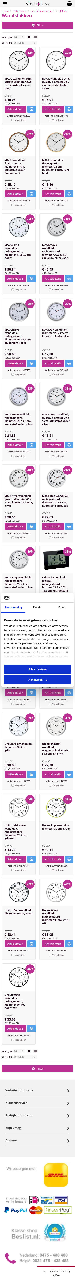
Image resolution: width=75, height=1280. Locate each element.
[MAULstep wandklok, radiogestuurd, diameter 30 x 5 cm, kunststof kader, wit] (56, 478)
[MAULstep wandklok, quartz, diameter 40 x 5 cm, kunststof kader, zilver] (18, 478)
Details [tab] (37, 607)
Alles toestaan (38, 669)
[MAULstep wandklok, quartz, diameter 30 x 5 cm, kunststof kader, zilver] (56, 396)
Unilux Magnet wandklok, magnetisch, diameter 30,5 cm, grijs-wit (56, 748)
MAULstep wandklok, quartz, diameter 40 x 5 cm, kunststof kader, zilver (19, 500)
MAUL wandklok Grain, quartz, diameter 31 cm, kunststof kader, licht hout (55, 166)
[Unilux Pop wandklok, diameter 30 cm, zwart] (18, 892)
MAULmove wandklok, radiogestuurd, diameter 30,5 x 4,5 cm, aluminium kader (55, 251)
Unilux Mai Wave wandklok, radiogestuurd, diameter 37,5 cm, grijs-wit (16, 832)
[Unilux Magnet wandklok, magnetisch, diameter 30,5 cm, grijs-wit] (56, 726)
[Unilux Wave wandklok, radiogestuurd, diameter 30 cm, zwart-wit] (18, 977)
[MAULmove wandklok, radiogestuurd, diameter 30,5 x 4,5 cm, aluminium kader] (56, 227)
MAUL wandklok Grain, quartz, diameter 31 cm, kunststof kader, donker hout (15, 166)
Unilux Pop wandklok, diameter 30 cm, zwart (19, 911)
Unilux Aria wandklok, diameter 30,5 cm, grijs (19, 747)
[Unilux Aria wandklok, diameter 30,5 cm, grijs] (18, 726)
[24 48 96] (19, 37)
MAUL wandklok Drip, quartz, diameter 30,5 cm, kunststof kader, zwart (56, 83)
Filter (40, 25)
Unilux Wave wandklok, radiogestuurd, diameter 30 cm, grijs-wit (55, 916)
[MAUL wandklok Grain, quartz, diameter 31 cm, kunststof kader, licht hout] (56, 142)
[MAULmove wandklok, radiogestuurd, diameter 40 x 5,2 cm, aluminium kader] (18, 312)
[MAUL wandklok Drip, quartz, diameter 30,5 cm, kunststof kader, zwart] (56, 60)
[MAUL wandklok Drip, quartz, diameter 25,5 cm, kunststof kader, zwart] (18, 60)
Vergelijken (20, 120)
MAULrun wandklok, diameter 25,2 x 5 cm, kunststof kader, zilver (56, 333)
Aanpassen (35, 679)
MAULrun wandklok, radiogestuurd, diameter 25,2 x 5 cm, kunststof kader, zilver (19, 419)
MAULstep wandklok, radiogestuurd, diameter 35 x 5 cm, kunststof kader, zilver (19, 582)
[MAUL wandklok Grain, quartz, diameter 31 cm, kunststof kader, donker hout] (18, 142)
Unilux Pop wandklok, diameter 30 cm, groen (56, 827)
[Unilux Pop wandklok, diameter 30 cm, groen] (56, 807)
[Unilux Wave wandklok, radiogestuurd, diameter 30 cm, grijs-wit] (56, 892)
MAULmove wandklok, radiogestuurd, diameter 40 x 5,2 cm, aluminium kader (18, 336)
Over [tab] (61, 607)
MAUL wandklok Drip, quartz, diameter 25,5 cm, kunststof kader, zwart (18, 83)
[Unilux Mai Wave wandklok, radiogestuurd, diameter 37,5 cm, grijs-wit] (18, 807)
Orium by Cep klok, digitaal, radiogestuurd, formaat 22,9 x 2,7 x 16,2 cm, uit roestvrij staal (55, 586)
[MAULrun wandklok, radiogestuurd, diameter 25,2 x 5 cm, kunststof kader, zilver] (18, 396)
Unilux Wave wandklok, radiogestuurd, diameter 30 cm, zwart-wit (15, 1001)
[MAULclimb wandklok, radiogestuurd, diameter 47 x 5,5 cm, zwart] (18, 227)
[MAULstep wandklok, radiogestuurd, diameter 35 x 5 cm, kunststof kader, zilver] (18, 559)
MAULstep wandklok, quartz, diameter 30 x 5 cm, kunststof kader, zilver (56, 419)
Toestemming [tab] (13, 607)
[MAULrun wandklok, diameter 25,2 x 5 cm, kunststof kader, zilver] (56, 312)
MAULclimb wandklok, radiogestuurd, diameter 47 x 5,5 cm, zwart (18, 251)
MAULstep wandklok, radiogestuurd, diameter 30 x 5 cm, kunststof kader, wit (55, 500)
